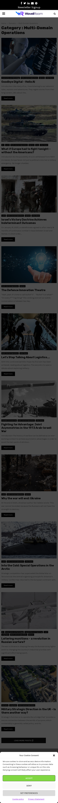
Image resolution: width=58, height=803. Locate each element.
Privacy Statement (36, 799)
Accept (29, 778)
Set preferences (29, 793)
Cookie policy (18, 799)
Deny (29, 785)
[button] (54, 755)
